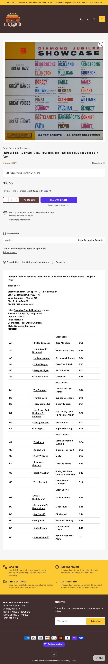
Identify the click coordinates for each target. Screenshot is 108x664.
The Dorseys (39, 390)
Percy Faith (39, 520)
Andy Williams (40, 456)
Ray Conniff (39, 514)
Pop (23, 322)
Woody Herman (41, 422)
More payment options (58, 205)
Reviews (60, 262)
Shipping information (37, 262)
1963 (20, 319)
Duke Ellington (40, 364)
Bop (26, 326)
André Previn (40, 528)
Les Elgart (38, 428)
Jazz (17, 322)
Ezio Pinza (38, 442)
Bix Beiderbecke (41, 343)
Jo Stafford (39, 450)
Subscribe (95, 621)
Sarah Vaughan (41, 473)
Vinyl (22, 313)
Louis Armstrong (41, 358)
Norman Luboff (41, 537)
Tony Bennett (40, 482)
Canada (20, 316)
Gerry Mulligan (41, 370)
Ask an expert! (10, 252)
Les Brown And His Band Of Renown (40, 413)
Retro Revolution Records (16, 148)
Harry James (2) (41, 404)
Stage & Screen (34, 322)
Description (13, 262)
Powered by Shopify (68, 661)
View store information (19, 219)
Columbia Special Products (27, 310)
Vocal (32, 326)
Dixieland (18, 326)
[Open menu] (102, 19)
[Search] (81, 19)
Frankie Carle (40, 398)
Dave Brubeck (40, 376)
